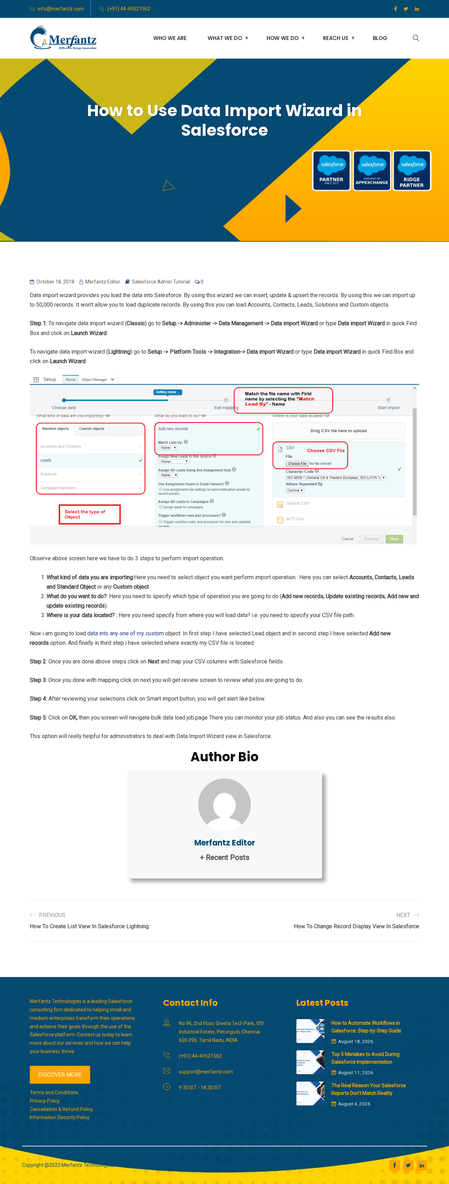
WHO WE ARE (170, 38)
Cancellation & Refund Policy (61, 1109)
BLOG (380, 38)
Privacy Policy (45, 1101)
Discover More (60, 1074)
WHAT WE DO (225, 38)
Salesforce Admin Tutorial (161, 282)
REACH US (335, 38)
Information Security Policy (59, 1117)
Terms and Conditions (54, 1092)
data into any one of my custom (125, 633)
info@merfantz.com (60, 9)
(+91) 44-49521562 (128, 9)
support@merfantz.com (206, 1072)
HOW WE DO (283, 38)
